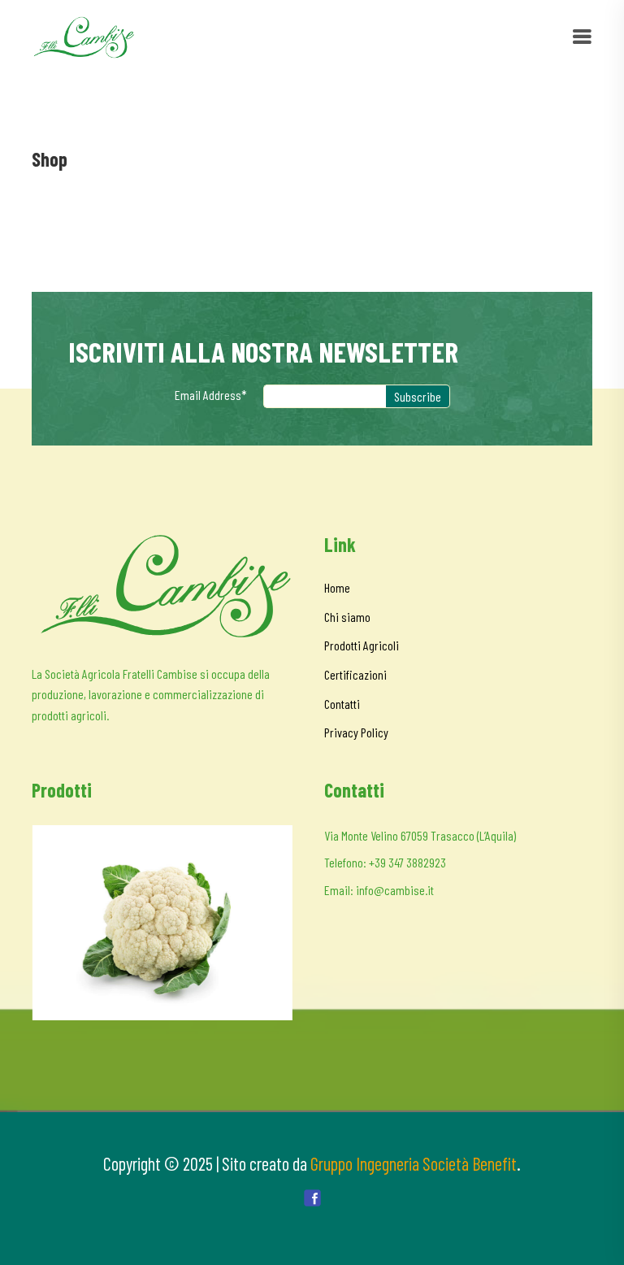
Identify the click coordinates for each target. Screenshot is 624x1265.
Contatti (342, 703)
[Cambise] (84, 35)
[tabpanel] (162, 923)
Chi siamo (347, 616)
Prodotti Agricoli (361, 645)
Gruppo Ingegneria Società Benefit (413, 1163)
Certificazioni (355, 674)
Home (337, 587)
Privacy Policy (356, 732)
